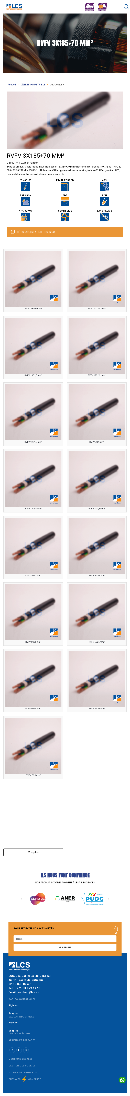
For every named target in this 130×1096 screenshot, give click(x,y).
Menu (102, 3)
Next (107, 898)
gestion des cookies (21, 1065)
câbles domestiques (22, 999)
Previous (22, 898)
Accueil (12, 84)
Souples (13, 1013)
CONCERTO (34, 1079)
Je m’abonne (65, 947)
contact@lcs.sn (28, 992)
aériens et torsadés (21, 1040)
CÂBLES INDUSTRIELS (32, 84)
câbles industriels (21, 1016)
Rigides (13, 1005)
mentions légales (20, 1059)
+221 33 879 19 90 (27, 988)
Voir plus (33, 852)
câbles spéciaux (19, 1033)
